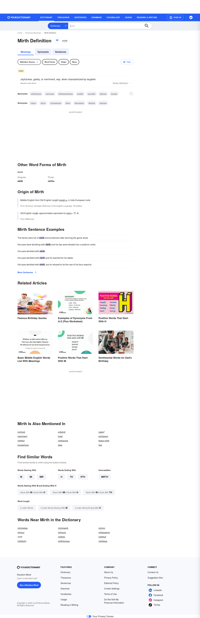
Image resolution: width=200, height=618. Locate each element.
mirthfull (102, 536)
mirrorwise (23, 528)
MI (31, 476)
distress (91, 103)
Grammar (65, 588)
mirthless (103, 541)
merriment (22, 436)
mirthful (21, 440)
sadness (103, 103)
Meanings (26, 51)
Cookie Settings (111, 588)
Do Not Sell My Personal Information (114, 601)
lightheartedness (66, 93)
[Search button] (148, 26)
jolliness (103, 93)
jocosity (114, 93)
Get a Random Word (29, 585)
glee (60, 445)
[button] (175, 17)
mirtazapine (104, 532)
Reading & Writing (69, 604)
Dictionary (55, 25)
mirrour (21, 532)
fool (100, 445)
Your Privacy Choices (103, 616)
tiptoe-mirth (104, 440)
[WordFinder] (191, 17)
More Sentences (25, 272)
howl (60, 436)
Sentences (60, 51)
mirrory (102, 528)
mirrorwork (63, 528)
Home (20, 33)
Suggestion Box (155, 577)
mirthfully (22, 541)
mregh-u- (63, 200)
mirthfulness (36, 93)
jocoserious (23, 445)
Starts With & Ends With (32, 492)
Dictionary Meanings (33, 33)
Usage (64, 599)
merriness (50, 93)
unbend (61, 432)
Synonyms (43, 51)
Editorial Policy (111, 583)
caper (102, 432)
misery (33, 103)
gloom (43, 103)
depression (79, 103)
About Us (108, 572)
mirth (104, 476)
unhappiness (55, 103)
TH (71, 476)
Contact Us (153, 572)
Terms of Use (110, 594)
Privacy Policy (111, 577)
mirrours (62, 532)
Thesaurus (66, 577)
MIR (42, 476)
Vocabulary (66, 594)
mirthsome (63, 440)
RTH (83, 476)
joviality (80, 93)
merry (69, 213)
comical (21, 432)
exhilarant (103, 436)
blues (68, 103)
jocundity (91, 93)
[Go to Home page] (19, 17)
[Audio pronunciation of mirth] (57, 40)
